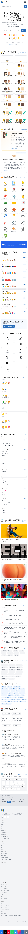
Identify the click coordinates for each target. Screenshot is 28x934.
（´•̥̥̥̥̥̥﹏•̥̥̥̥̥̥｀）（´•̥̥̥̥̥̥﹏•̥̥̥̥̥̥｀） (7, 445)
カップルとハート (6, 703)
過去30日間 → (24, 129)
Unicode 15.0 (4, 667)
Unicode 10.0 (4, 671)
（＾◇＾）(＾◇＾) (6, 441)
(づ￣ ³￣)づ (5, 453)
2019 (16, 653)
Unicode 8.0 (19, 671)
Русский (22, 799)
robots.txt (9, 923)
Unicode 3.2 (11, 678)
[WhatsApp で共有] (12, 932)
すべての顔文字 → (23, 435)
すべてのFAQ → (23, 606)
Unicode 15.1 (19, 665)
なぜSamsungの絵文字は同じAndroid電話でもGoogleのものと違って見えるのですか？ (14, 628)
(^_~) (3, 494)
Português (16, 799)
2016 (10, 655)
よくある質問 (4, 898)
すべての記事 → (24, 521)
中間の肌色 (17, 686)
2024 (9, 650)
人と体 (4, 257)
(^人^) (3, 474)
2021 (4, 653)
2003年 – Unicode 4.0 (17, 715)
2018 (22, 653)
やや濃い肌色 (13, 688)
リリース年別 (4, 888)
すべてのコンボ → (23, 378)
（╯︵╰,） (4, 481)
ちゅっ (4, 701)
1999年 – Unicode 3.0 (16, 713)
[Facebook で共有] (1, 932)
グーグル (3, 867)
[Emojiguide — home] (6, 2)
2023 (16, 650)
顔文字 (2, 896)
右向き (13, 699)
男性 (4, 686)
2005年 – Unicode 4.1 (6, 718)
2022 (21, 650)
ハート (4, 695)
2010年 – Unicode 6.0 (18, 720)
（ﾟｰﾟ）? (4, 512)
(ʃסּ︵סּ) (4, 463)
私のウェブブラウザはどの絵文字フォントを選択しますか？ (15, 632)
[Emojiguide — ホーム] (2, 810)
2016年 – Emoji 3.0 (17, 725)
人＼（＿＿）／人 (6, 502)
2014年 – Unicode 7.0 (17, 723)
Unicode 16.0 (12, 665)
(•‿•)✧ (4, 492)
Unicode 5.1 (11, 676)
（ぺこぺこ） (5, 504)
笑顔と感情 (5, 291)
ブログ (2, 894)
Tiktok (2, 878)
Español (8, 797)
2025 (4, 650)
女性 (10, 686)
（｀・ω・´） (5, 484)
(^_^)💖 (4, 490)
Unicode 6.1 (11, 674)
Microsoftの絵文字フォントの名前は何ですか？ (14, 615)
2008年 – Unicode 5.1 (17, 718)
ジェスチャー (5, 699)
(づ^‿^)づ (4, 451)
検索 (23, 30)
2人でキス (22, 701)
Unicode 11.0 (19, 669)
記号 (3, 277)
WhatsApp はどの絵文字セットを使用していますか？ (14, 623)
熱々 (16, 701)
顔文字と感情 (4, 853)
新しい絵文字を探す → (9, 326)
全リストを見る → (23, 178)
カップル (4, 693)
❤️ (5, 35)
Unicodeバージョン (5, 890)
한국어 (13, 801)
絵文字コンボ (4, 884)
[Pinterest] (8, 817)
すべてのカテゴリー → (22, 710)
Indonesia (4, 803)
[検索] (25, 6)
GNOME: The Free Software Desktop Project (11, 915)
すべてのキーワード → (22, 684)
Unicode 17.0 (4, 665)
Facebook (3, 869)
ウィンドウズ (4, 871)
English (3, 797)
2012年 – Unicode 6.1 (6, 723)
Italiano (3, 799)
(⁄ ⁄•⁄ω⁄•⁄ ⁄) (4, 473)
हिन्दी (22, 801)
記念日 (10, 695)
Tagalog (10, 803)
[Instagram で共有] (19, 932)
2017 (4, 655)
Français (19, 797)
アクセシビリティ (6, 697)
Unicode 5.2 (4, 676)
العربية (18, 801)
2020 (10, 653)
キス (18, 699)
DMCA (2, 911)
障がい (20, 697)
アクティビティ (6, 311)
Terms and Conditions (6, 905)
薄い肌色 (4, 688)
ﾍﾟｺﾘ (3, 500)
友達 (10, 701)
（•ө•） (4, 510)
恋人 (17, 695)
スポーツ (22, 693)
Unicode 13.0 (4, 669)
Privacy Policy (4, 907)
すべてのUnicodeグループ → (7, 838)
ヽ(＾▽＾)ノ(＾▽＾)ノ (7, 443)
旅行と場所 (5, 284)
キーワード (3, 886)
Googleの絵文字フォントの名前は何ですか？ (14, 611)
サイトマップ (3, 923)
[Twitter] (5, 817)
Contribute (3, 903)
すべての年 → (24, 648)
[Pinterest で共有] (8, 932)
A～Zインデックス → (22, 774)
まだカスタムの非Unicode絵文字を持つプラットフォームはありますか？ (14, 637)
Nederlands (9, 799)
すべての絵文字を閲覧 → (22, 53)
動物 (24, 699)
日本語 (9, 801)
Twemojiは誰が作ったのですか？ (12, 619)
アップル (3, 865)
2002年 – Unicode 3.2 (6, 715)
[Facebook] (2, 817)
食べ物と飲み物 (6, 304)
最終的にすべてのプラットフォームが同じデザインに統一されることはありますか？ (15, 641)
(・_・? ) (4, 514)
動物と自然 (5, 297)
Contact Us (3, 913)
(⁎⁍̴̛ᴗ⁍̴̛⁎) (4, 471)
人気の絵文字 (4, 892)
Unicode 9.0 (12, 671)
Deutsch (14, 797)
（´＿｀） (4, 461)
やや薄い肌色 (5, 691)
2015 (16, 655)
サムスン (3, 875)
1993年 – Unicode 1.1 (6, 713)
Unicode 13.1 (19, 667)
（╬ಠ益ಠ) (4, 482)
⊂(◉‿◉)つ (4, 455)
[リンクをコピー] (23, 932)
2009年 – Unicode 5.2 (6, 720)
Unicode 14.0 (12, 667)
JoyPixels (3, 877)
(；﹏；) (4, 465)
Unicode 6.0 (18, 674)
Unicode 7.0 (4, 674)
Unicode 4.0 (4, 678)
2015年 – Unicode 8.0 (6, 725)
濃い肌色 (21, 688)
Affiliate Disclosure (5, 909)
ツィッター (3, 873)
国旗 (3, 264)
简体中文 (4, 801)
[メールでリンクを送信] (26, 932)
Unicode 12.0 (12, 669)
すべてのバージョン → (23, 661)
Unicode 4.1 (18, 676)
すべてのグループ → (23, 253)
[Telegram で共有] (16, 932)
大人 (14, 697)
